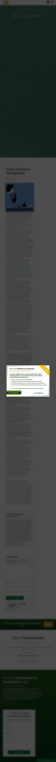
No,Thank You (38, 393)
